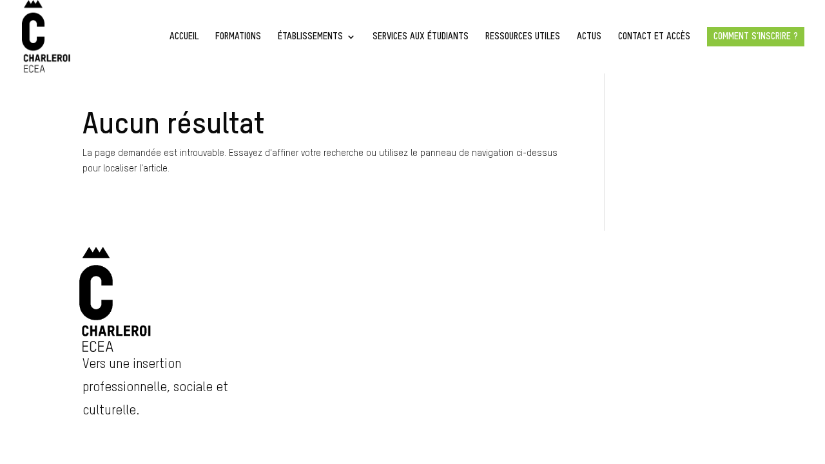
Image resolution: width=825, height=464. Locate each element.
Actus (589, 36)
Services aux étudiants (421, 36)
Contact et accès (654, 36)
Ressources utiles (522, 36)
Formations (238, 36)
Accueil (184, 36)
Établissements (310, 36)
